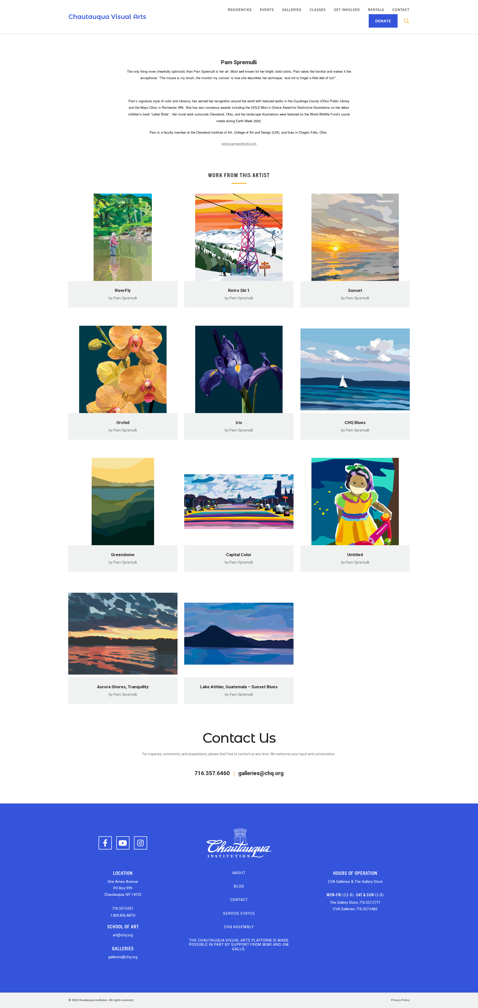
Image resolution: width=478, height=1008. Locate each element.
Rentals (376, 9)
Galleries (291, 9)
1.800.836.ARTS (122, 915)
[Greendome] (123, 500)
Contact (401, 9)
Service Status (239, 913)
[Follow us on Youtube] (122, 842)
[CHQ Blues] (355, 368)
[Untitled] (355, 500)
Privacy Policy (400, 1000)
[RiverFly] (123, 236)
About (238, 872)
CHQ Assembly (239, 926)
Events (267, 9)
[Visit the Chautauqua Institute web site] (239, 843)
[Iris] (239, 368)
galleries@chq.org (261, 773)
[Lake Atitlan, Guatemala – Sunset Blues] (239, 632)
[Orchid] (123, 368)
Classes (318, 9)
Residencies (240, 9)
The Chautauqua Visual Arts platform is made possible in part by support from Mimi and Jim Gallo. (239, 944)
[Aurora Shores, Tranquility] (123, 632)
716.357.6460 (212, 773)
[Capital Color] (239, 500)
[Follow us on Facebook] (105, 842)
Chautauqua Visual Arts (107, 16)
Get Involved (347, 9)
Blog (239, 886)
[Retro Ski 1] (239, 236)
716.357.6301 (122, 908)
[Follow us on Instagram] (140, 842)
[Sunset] (355, 236)
